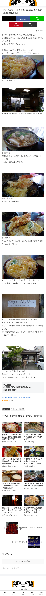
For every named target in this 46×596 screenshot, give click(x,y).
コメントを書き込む (23, 561)
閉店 (23, 409)
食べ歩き (6, 409)
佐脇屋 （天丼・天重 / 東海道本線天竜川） (18, 397)
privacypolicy (23, 589)
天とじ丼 (15, 409)
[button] (30, 24)
